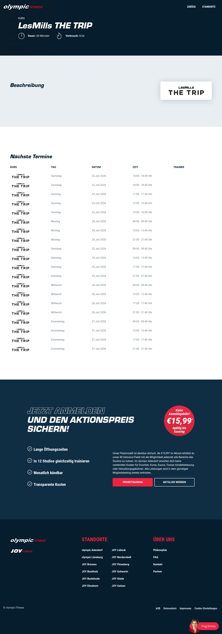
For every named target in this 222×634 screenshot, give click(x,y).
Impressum (185, 608)
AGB (158, 608)
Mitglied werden (174, 482)
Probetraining (133, 482)
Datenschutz (169, 608)
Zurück (191, 6)
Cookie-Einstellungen (206, 608)
